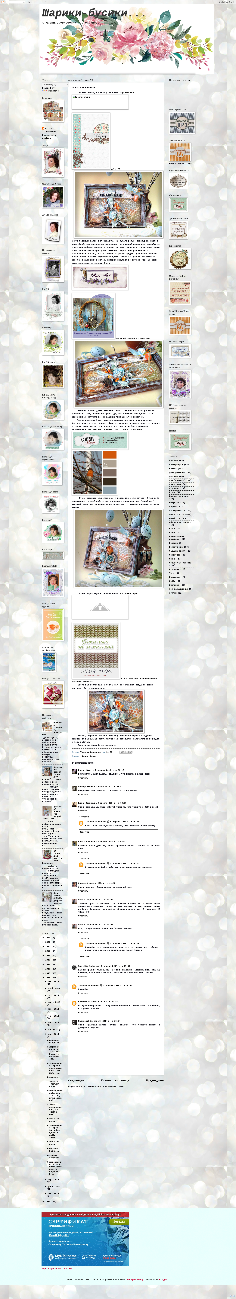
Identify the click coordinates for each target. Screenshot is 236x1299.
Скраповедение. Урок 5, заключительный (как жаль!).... (54, 1068)
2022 (48, 942)
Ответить (83, 778)
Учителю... (175, 577)
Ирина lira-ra (86, 770)
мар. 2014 (53, 1180)
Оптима (82, 883)
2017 (48, 964)
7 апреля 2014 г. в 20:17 (109, 770)
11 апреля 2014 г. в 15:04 (105, 1021)
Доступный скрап (129, 593)
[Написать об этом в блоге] (123, 752)
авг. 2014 (53, 1009)
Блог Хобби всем (132, 429)
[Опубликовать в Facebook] (128, 752)
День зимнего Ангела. (58, 895)
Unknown (82, 1002)
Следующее (76, 1080)
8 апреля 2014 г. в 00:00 (112, 803)
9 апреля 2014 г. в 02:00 (98, 900)
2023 (48, 938)
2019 (48, 955)
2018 (48, 960)
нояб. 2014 (54, 988)
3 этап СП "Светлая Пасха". (53, 1084)
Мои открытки (176, 514)
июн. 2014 (53, 1023)
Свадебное (174, 555)
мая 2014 (53, 1030)
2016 (48, 969)
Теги (171, 573)
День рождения (177, 472)
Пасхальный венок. (53, 1120)
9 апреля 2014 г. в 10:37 (124, 943)
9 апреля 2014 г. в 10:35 (124, 822)
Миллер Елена (85, 787)
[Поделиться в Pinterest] (131, 752)
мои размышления (178, 589)
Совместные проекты (180, 563)
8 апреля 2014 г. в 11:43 (100, 883)
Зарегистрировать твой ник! (57, 1269)
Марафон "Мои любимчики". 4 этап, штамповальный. (54, 1096)
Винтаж (173, 468)
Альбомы (173, 461)
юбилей (173, 593)
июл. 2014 (53, 1016)
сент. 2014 (54, 1002)
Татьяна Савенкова (95, 822)
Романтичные (176, 547)
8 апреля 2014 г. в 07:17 (112, 842)
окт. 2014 (53, 995)
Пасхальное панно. (53, 1143)
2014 (48, 978)
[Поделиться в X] (126, 752)
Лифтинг (173, 506)
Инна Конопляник (87, 842)
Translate (53, 91)
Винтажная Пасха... (53, 1150)
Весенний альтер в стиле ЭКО (132, 338)
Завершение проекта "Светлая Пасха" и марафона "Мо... (53, 1053)
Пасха (93, 756)
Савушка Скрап (177, 551)
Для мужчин (175, 484)
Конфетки (174, 503)
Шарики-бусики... (94, 13)
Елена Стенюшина (87, 803)
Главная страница (115, 1080)
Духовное (174, 488)
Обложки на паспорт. (181, 522)
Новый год (174, 518)
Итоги (172, 492)
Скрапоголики (128, 93)
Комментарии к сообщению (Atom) (106, 1087)
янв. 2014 (53, 1193)
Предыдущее (155, 1080)
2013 (48, 1202)
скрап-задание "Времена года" (102, 429)
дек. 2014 (53, 981)
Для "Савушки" (177, 480)
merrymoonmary (135, 1279)
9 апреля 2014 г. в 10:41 (117, 985)
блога (107, 263)
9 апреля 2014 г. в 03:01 (98, 924)
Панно (85, 756)
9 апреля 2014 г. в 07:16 (115, 966)
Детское (173, 476)
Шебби (172, 581)
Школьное (174, 585)
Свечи (172, 559)
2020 (48, 951)
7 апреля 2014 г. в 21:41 (108, 787)
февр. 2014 (54, 1187)
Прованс (173, 543)
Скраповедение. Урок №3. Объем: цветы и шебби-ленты (54, 1131)
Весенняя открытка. (53, 1156)
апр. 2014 (53, 1034)
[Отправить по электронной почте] (120, 752)
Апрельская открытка (53, 1041)
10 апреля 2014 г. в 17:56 (103, 1002)
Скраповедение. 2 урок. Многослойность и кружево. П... (54, 1168)
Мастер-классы (177, 510)
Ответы (85, 817)
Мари (80, 900)
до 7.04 (115, 169)
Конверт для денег (179, 496)
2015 (48, 973)
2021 (48, 946)
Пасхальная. (54, 1077)
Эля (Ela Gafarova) (89, 966)
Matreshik (83, 1021)
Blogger (163, 1279)
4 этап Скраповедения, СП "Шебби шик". (54, 1110)
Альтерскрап (176, 464)
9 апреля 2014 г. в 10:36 (124, 863)
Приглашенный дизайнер (176, 538)
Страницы (174, 569)
